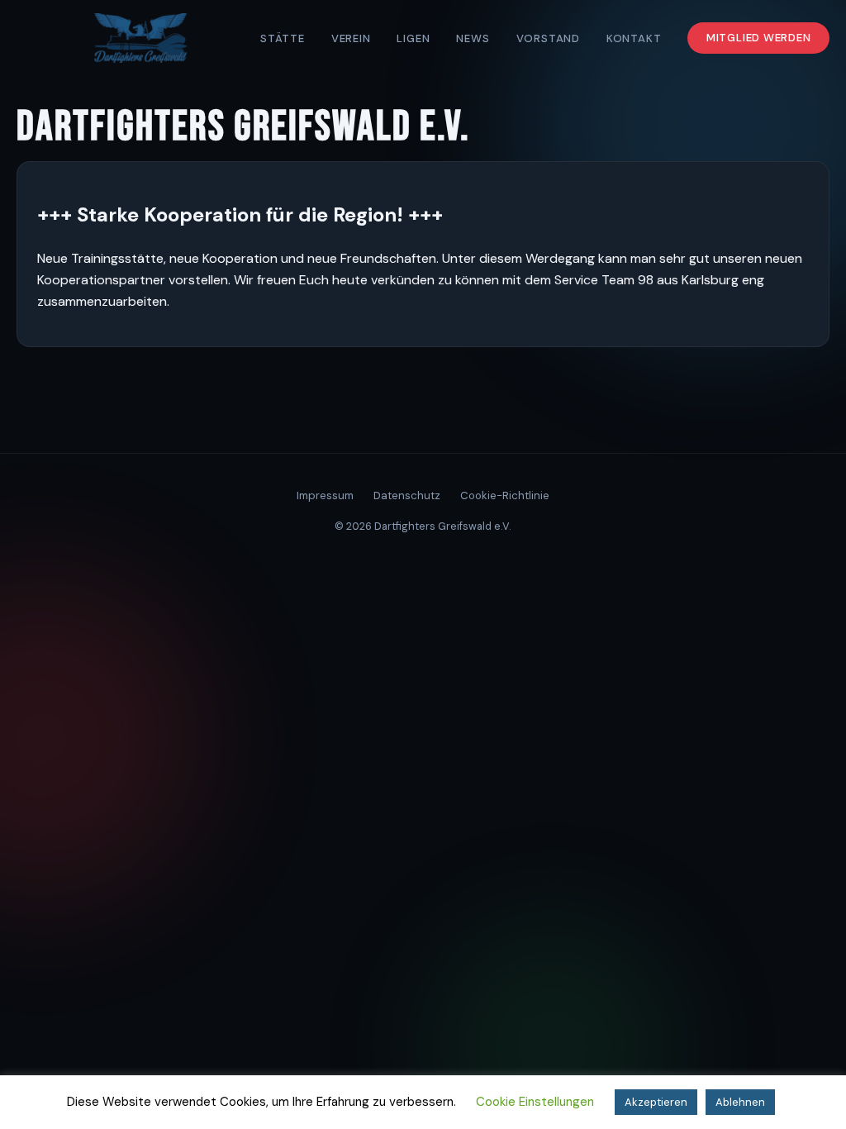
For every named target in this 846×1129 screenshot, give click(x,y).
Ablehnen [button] (740, 1102)
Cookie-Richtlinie (504, 495)
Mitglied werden (758, 38)
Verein (351, 38)
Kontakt (634, 38)
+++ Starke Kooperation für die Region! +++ (240, 214)
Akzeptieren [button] (656, 1102)
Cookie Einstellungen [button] (535, 1101)
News (472, 38)
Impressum (325, 495)
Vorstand (548, 38)
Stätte (282, 38)
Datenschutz (406, 495)
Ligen (413, 38)
